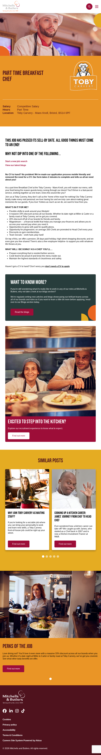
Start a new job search (16, 161)
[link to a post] (27, 489)
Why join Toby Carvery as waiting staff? (26, 515)
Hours (6, 109)
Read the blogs (22, 312)
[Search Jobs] (89, 6)
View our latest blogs (15, 165)
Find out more (18, 436)
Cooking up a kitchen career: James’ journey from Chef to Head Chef (72, 516)
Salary (7, 106)
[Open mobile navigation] (96, 6)
